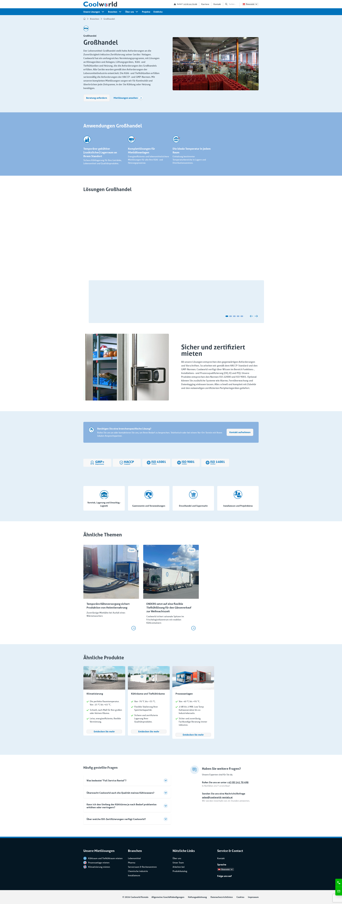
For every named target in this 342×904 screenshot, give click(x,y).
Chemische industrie (138, 871)
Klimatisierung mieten (99, 866)
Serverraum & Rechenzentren (142, 866)
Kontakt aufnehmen (239, 432)
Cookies (240, 897)
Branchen (112, 11)
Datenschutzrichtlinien (222, 897)
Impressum (253, 897)
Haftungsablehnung (197, 897)
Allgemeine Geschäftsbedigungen (167, 897)
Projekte (146, 11)
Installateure (134, 875)
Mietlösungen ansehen (126, 97)
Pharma (131, 862)
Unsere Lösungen (91, 11)
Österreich (250, 4)
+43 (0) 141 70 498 (190, 4)
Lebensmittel (134, 858)
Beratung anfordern (96, 97)
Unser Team (178, 862)
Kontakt (217, 4)
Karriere (205, 4)
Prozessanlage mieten (98, 862)
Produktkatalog (180, 871)
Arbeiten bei (179, 866)
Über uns (129, 11)
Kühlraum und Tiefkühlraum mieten (105, 858)
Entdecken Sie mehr (104, 731)
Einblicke (158, 11)
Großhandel (109, 18)
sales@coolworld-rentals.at (217, 797)
